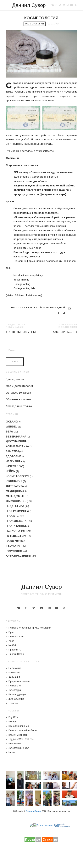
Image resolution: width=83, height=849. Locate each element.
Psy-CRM (13, 717)
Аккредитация (64, 332)
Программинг (16, 511)
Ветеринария (16, 436)
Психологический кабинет (22, 730)
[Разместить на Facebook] (58, 313)
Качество (13, 466)
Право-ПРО (14, 649)
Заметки (12, 451)
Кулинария (14, 481)
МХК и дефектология (19, 385)
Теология (13, 545)
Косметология (34, 24)
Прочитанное (16, 525)
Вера (9, 431)
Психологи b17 (16, 636)
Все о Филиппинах (18, 726)
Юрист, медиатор (17, 735)
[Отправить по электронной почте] (69, 308)
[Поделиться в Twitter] (64, 313)
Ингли (11, 752)
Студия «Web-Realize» (21, 739)
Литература (15, 486)
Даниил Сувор (29, 5)
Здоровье (13, 456)
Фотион (12, 721)
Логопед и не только (19, 406)
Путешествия (16, 535)
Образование (16, 501)
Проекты (12, 515)
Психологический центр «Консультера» (29, 627)
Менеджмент (16, 496)
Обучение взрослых (18, 399)
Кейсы (10, 471)
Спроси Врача (16, 654)
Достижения (16, 441)
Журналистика (17, 446)
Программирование (19, 681)
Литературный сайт (18, 748)
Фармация (14, 550)
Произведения (17, 520)
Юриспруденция (18, 555)
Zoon (11, 641)
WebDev (11, 426)
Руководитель (15, 379)
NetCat (12, 645)
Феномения (14, 743)
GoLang (12, 421)
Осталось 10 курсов (18, 392)
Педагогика (15, 506)
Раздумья (13, 540)
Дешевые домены (22, 332)
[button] (10, 780)
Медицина (14, 491)
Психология (15, 530)
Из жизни (13, 461)
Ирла (11, 632)
